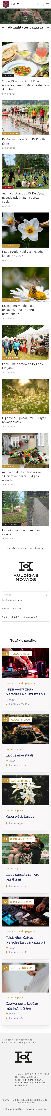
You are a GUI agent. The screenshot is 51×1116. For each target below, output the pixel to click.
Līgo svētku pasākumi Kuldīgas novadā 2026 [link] (24, 420)
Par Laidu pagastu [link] (12, 600)
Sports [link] (7, 187)
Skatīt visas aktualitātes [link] (23, 548)
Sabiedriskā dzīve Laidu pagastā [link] (19, 617)
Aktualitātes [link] (11, 133)
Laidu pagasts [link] (11, 524)
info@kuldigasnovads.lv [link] (33, 1082)
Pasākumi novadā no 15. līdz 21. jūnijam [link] (23, 366)
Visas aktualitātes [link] (11, 608)
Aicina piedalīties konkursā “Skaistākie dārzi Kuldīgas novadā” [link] (21, 476)
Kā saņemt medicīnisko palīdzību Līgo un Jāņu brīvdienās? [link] (18, 310)
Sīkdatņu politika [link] (14, 1109)
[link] (17, 4)
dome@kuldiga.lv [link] (34, 1079)
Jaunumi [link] (8, 75)
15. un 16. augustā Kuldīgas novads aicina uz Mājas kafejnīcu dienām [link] (25, 85)
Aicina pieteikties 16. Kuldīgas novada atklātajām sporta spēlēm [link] (23, 197)
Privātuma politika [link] (36, 1109)
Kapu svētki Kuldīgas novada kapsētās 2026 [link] (22, 254)
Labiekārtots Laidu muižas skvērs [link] (21, 532)
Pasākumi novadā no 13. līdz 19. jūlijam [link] (23, 141)
